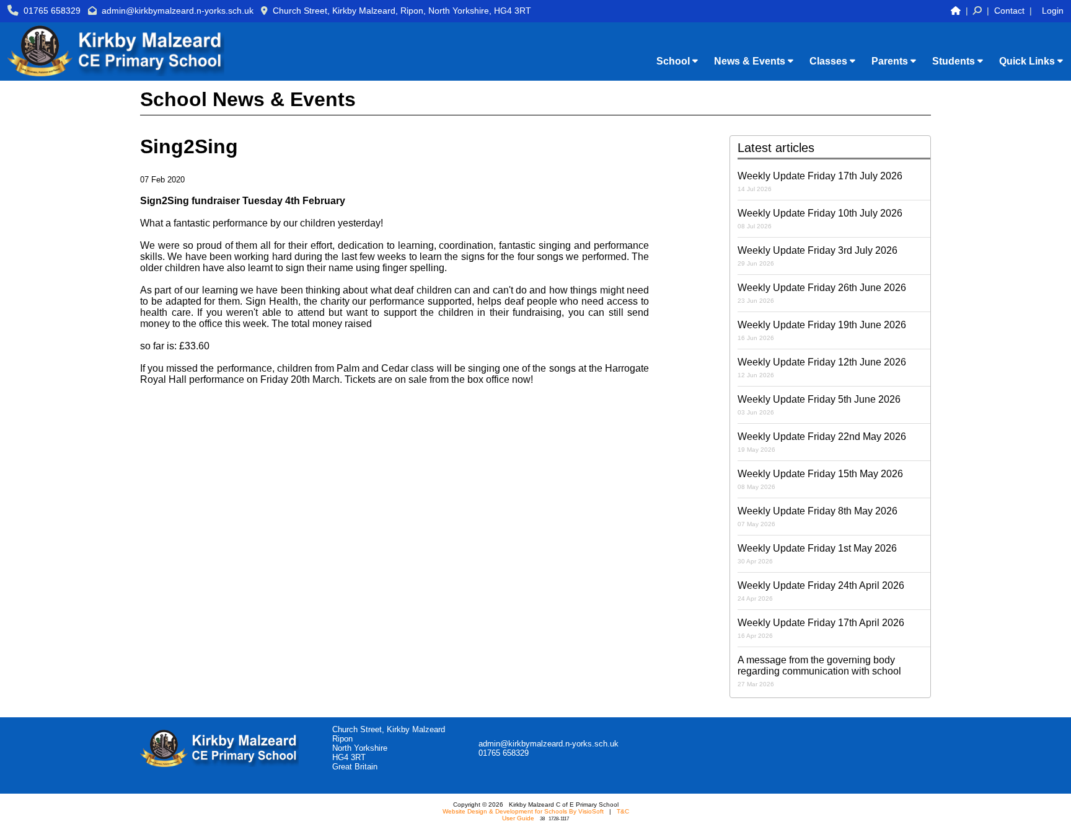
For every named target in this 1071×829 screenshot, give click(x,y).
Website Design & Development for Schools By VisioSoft (523, 811)
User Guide (518, 818)
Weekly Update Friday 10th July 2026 (820, 219)
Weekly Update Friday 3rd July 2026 (817, 256)
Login (1053, 11)
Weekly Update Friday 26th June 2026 (822, 293)
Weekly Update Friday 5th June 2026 (819, 405)
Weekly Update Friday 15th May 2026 (820, 479)
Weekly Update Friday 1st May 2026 (817, 554)
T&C (623, 811)
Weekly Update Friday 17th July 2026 (820, 181)
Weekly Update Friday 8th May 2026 (817, 516)
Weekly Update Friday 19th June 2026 (822, 330)
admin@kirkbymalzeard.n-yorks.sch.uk (177, 11)
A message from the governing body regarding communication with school (819, 671)
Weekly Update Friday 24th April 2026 (821, 591)
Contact (1009, 11)
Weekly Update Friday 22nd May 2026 (822, 442)
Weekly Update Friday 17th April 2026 (821, 628)
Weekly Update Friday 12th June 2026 (822, 368)
